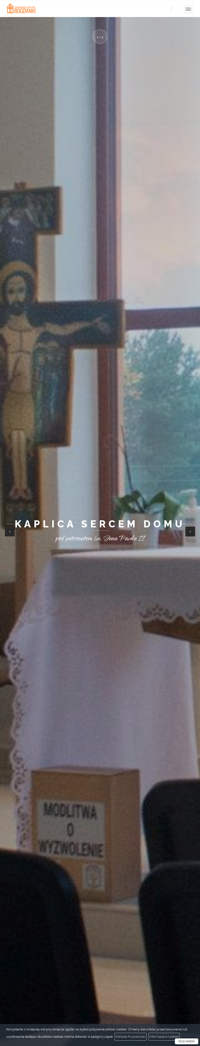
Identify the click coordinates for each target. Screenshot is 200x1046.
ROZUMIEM (187, 1041)
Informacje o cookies (164, 1036)
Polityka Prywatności (131, 1036)
